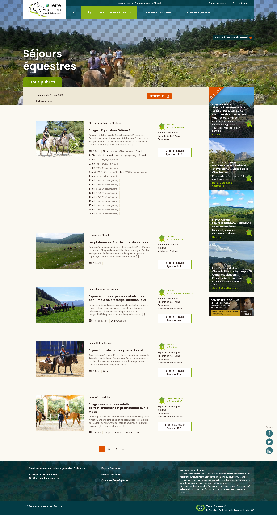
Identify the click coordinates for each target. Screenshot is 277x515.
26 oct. (118, 321)
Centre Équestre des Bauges (103, 289)
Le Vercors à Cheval (99, 235)
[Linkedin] (269, 450)
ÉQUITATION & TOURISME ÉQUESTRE (109, 12)
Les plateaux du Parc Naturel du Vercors (118, 242)
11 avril (142, 155)
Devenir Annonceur (242, 3)
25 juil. (103, 205)
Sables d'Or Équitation (100, 397)
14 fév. (92, 155)
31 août (97, 263)
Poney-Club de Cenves (100, 343)
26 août (97, 432)
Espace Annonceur (218, 3)
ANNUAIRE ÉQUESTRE (197, 12)
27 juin (103, 159)
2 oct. (138, 432)
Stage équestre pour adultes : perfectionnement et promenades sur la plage (118, 408)
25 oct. (138, 151)
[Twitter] (269, 441)
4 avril (101, 155)
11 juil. (103, 180)
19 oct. (100, 321)
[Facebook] (269, 433)
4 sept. (107, 432)
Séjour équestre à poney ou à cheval (116, 350)
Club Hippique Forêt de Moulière (105, 123)
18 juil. (103, 193)
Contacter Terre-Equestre (114, 480)
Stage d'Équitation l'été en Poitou (113, 130)
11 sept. (117, 432)
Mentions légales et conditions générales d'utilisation (57, 468)
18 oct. (96, 151)
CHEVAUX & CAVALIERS (158, 12)
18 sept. (128, 432)
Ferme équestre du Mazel (231, 37)
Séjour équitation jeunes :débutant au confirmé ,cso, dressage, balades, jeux (117, 298)
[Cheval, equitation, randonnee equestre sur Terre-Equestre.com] (45, 10)
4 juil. (103, 172)
